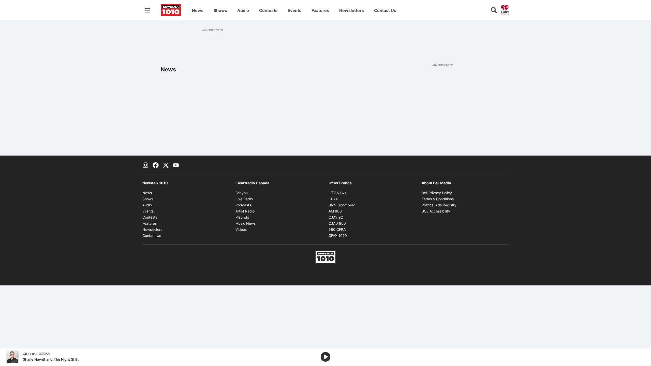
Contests (268, 10)
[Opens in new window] (12, 356)
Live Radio (244, 199)
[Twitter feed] (166, 165)
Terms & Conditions (438, 199)
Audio (243, 10)
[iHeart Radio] (505, 9)
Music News (245, 223)
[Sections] (147, 10)
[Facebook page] (156, 165)
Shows (220, 10)
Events (294, 10)
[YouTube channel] (176, 165)
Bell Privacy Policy (437, 193)
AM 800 (335, 211)
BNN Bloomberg (342, 205)
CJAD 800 (337, 223)
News (197, 10)
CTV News (337, 193)
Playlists (242, 217)
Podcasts (243, 205)
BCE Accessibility (436, 211)
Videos (241, 229)
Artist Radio (245, 211)
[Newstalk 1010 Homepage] (171, 10)
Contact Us (385, 10)
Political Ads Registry (439, 205)
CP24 (333, 199)
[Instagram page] (145, 165)
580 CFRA (337, 229)
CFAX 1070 (338, 235)
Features (320, 10)
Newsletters (351, 10)
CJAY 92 (336, 217)
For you (241, 193)
